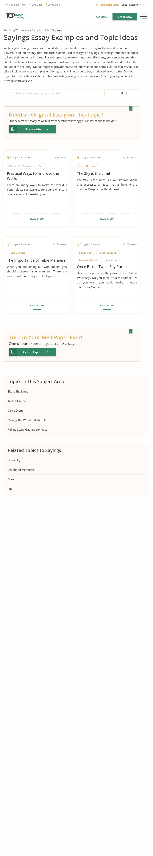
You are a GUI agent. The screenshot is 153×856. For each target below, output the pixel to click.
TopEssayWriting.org (16, 30)
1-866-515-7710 (17, 4)
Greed (11, 479)
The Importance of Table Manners (36, 260)
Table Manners (17, 401)
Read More (37, 218)
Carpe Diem (15, 410)
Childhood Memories (21, 470)
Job (10, 489)
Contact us (54, 4)
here (141, 4)
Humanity (14, 460)
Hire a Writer (33, 129)
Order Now (124, 16)
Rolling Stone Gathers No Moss (27, 429)
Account (101, 16)
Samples (37, 30)
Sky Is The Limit (18, 391)
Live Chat (37, 4)
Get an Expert (32, 352)
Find (124, 93)
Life (47, 30)
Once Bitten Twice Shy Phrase (102, 266)
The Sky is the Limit (93, 173)
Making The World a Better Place (28, 420)
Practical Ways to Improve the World (33, 176)
